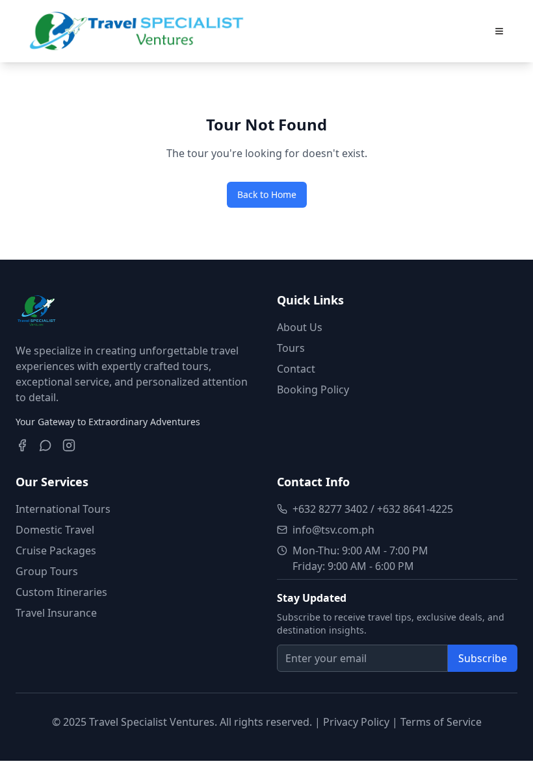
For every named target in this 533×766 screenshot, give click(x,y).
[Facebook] (22, 445)
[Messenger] (45, 445)
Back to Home (266, 194)
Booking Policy (313, 389)
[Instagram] (68, 445)
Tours (291, 348)
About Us (299, 327)
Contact (296, 369)
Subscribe (482, 658)
